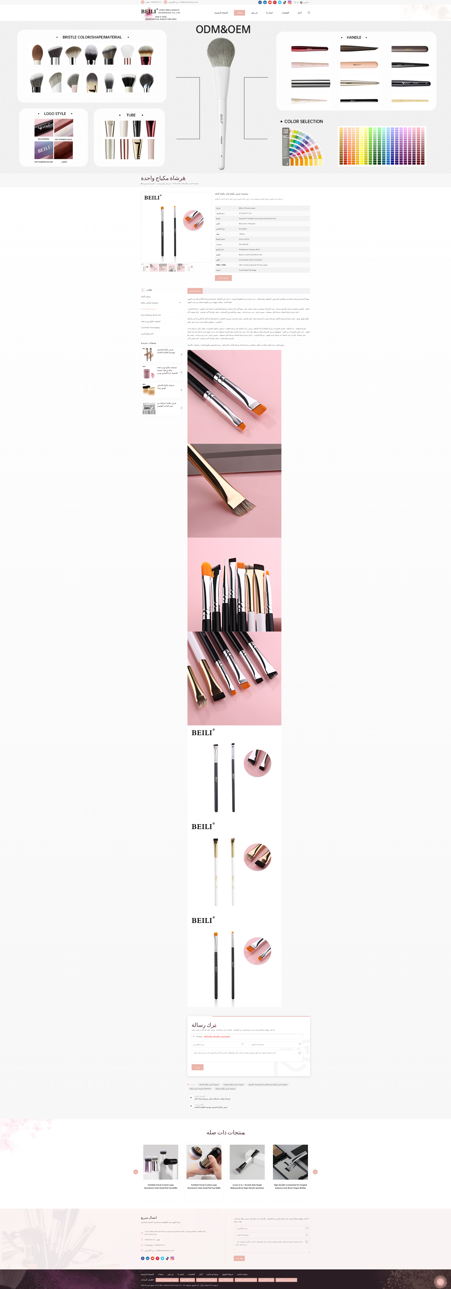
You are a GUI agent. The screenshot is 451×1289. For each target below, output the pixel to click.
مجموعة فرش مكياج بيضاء (207, 1280)
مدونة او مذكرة (212, 1274)
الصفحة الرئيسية (221, 12)
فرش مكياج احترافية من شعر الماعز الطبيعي (166, 404)
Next (315, 1171)
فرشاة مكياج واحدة (163, 184)
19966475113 (156, 2)
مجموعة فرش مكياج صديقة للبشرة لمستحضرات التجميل (268, 1084)
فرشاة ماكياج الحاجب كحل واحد (264, 1185)
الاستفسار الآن (223, 278)
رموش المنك (146, 296)
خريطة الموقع (227, 1274)
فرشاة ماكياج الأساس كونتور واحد (165, 386)
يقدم (237, 1258)
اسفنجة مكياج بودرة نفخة (150, 321)
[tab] (195, 291)
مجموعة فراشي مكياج (149, 302)
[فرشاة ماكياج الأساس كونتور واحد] (149, 390)
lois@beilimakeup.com (189, 2)
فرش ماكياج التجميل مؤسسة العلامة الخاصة (166, 351)
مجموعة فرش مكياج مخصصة (233, 1084)
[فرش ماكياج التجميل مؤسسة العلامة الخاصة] (149, 355)
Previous (135, 1171)
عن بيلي (254, 12)
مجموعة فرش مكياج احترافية (167, 1280)
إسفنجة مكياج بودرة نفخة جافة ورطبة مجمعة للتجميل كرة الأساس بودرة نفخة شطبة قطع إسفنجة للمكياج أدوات (167, 370)
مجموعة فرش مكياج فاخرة (286, 1280)
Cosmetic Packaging (150, 327)
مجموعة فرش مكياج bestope (200, 1089)
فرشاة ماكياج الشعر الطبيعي (246, 1280)
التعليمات (285, 12)
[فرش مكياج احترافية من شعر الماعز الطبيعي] (149, 408)
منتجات (240, 12)
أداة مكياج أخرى (147, 334)
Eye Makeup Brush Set (151, 315)
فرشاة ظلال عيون (187, 1280)
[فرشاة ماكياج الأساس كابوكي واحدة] (178, 1162)
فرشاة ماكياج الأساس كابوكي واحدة (178, 1185)
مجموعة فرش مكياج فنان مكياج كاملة (217, 1036)
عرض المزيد (176, 1196)
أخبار (300, 12)
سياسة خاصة (242, 1274)
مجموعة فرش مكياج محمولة (225, 1089)
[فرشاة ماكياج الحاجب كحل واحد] (264, 1162)
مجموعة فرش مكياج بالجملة (209, 1084)
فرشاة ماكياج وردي (266, 1280)
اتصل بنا (269, 12)
